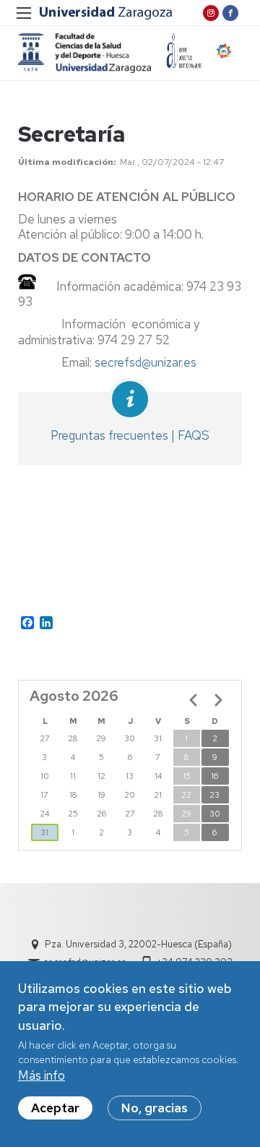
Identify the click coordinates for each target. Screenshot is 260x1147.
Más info (41, 1075)
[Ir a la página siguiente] (218, 700)
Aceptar (55, 1108)
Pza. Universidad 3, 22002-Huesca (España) (138, 944)
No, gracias (154, 1108)
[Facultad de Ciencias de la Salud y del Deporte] (84, 53)
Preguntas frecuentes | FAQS (130, 435)
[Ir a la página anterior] (193, 700)
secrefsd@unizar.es (145, 362)
